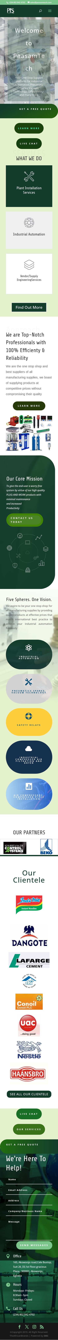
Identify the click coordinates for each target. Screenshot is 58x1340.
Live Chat (29, 143)
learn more (29, 128)
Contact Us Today (22, 520)
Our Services (29, 1129)
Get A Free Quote (35, 108)
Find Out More (29, 307)
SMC (46, 1335)
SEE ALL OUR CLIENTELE (29, 1094)
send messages (34, 1245)
